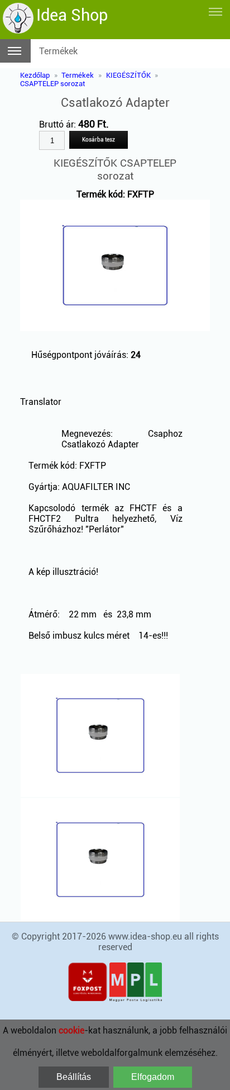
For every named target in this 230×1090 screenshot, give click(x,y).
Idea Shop (72, 15)
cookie (71, 1030)
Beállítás (73, 1077)
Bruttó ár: (58, 124)
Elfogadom (152, 1077)
